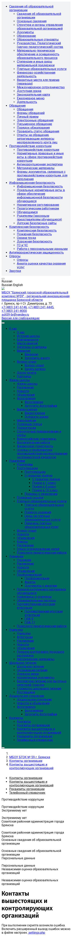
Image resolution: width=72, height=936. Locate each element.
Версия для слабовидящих (21, 318)
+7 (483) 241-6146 (14, 307)
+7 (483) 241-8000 (14, 311)
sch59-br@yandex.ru (15, 314)
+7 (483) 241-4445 (41, 307)
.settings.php (36, 932)
